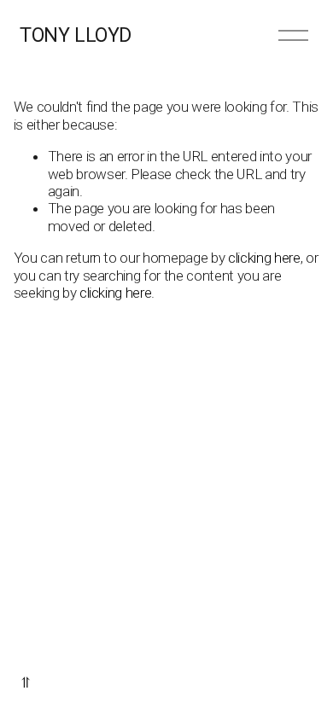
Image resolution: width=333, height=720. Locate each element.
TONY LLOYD (75, 35)
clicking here (264, 257)
